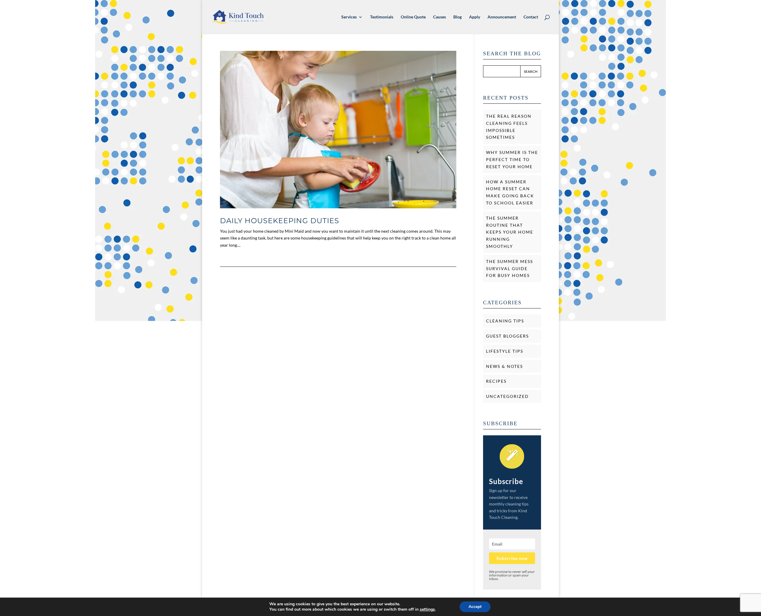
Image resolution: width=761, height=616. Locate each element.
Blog (457, 17)
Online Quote (413, 17)
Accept (475, 606)
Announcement (502, 17)
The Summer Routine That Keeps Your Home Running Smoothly (509, 232)
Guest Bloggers (507, 335)
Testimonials (381, 17)
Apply (474, 17)
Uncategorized (507, 396)
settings (427, 609)
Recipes (496, 381)
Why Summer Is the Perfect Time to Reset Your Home (512, 159)
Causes (439, 17)
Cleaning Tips (505, 320)
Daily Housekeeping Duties (279, 220)
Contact (530, 17)
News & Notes (504, 366)
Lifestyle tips (504, 351)
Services (349, 17)
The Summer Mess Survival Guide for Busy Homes (509, 268)
